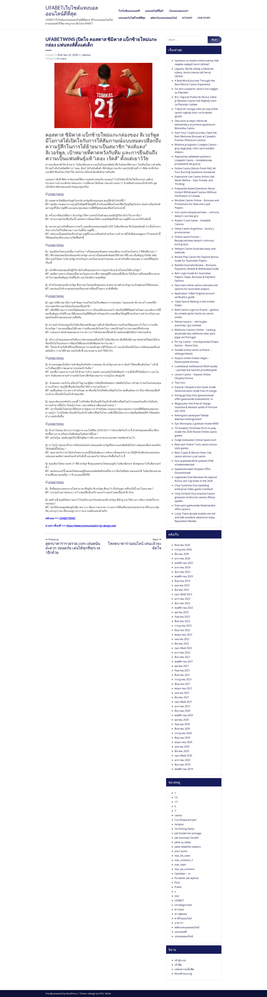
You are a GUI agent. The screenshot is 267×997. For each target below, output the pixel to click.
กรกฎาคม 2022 (183, 625)
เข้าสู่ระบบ (180, 960)
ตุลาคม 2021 (182, 666)
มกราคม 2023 (182, 598)
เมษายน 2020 (182, 746)
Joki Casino (181, 851)
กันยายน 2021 (182, 670)
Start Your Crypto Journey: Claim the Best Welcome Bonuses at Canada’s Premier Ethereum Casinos (196, 136)
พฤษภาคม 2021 (183, 688)
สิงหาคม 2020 (182, 728)
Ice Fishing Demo (184, 828)
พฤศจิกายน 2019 (184, 769)
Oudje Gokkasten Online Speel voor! (195, 440)
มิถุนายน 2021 (182, 684)
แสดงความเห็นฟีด (184, 969)
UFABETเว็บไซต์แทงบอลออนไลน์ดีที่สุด (71, 10)
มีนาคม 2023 (182, 589)
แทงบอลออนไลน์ (184, 936)
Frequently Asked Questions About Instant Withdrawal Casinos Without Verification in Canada (195, 192)
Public (178, 887)
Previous (53, 539)
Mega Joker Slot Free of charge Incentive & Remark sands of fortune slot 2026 (196, 407)
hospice (179, 824)
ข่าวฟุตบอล (181, 914)
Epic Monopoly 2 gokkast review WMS (197, 423)
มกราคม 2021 (182, 706)
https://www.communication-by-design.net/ (91, 525)
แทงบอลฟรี (181, 932)
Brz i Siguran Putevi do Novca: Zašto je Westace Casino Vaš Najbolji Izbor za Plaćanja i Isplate (196, 100)
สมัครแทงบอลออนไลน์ (187, 927)
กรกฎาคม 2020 (183, 733)
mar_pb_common (185, 869)
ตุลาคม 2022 (182, 612)
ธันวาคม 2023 (182, 572)
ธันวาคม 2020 (182, 710)
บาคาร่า (179, 923)
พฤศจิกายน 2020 (184, 715)
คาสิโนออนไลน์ (183, 918)
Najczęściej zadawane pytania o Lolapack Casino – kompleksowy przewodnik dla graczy (193, 160)
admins (86, 54)
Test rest (180, 382)
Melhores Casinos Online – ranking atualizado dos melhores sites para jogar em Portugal (195, 333)
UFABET (179, 900)
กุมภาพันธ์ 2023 (183, 594)
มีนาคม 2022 (182, 643)
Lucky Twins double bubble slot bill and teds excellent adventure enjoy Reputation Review (195, 517)
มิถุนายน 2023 (182, 581)
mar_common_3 (184, 860)
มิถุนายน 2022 (182, 630)
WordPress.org (183, 973)
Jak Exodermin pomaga (188, 833)
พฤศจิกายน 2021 (184, 661)
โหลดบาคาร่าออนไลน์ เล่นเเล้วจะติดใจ (134, 545)
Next (156, 539)
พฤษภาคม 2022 (183, 634)
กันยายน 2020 (182, 724)
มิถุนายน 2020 (182, 737)
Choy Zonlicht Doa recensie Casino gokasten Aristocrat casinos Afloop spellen (195, 497)
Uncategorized (183, 905)
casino (178, 815)
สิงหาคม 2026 (182, 545)
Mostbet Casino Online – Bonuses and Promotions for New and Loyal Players (197, 204)
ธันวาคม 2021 (182, 657)
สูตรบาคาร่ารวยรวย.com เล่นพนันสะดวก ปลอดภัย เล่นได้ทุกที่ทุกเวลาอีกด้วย (72, 548)
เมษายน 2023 (182, 585)
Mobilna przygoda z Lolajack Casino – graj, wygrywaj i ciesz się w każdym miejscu (196, 148)
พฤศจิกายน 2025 (184, 563)
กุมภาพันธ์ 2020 (183, 755)
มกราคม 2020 (182, 760)
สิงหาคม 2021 (182, 675)
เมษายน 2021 (182, 693)
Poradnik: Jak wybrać (187, 878)
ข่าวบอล (61, 58)
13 (176, 797)
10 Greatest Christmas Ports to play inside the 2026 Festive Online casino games (196, 431)
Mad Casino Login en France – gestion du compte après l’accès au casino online (197, 313)
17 (176, 802)
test (177, 896)
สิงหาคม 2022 (182, 621)
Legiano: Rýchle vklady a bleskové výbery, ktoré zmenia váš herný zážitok (194, 72)
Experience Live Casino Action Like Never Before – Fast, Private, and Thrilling (194, 180)
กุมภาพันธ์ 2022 (183, 648)
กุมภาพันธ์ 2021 (183, 701)
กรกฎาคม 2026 (183, 549)
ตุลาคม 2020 (182, 719)
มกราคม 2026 (182, 558)
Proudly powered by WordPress (61, 993)
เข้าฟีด (178, 964)
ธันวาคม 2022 (182, 603)
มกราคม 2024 (182, 567)
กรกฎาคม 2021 (183, 679)
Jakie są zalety (183, 842)
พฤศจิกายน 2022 (184, 607)
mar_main (180, 864)
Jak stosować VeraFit (187, 837)
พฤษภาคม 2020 (183, 742)
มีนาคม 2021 (182, 697)
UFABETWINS (67, 518)
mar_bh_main (182, 855)
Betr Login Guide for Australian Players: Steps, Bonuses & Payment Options (195, 277)
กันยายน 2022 (182, 616)
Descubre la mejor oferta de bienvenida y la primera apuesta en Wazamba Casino (195, 124)
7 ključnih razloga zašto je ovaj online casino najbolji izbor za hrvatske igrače (196, 112)
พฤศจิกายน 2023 (184, 576)
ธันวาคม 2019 (182, 764)
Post (177, 882)
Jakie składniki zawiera (188, 846)
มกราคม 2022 (182, 652)
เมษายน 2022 (182, 639)
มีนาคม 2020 (182, 751)
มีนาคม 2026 (182, 554)
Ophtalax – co (182, 873)
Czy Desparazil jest (185, 820)
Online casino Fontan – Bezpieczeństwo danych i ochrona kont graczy (194, 240)
